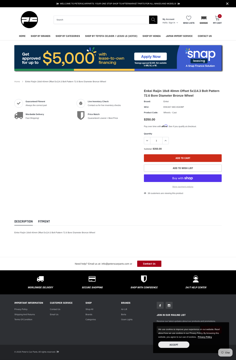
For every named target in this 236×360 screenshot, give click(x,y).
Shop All (89, 309)
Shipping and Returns (24, 314)
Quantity (148, 133)
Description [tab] (23, 221)
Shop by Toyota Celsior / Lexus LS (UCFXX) (111, 36)
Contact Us (205, 36)
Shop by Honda (152, 36)
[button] (204, 19)
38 (149, 193)
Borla (123, 314)
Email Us (54, 314)
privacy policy (205, 337)
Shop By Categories (68, 36)
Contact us (55, 309)
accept (173, 345)
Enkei (166, 101)
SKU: (146, 107)
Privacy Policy (20, 309)
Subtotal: (148, 149)
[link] (160, 305)
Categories (91, 319)
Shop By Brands (40, 36)
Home (22, 36)
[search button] (153, 20)
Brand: (147, 101)
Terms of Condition (23, 319)
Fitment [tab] (44, 221)
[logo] (29, 20)
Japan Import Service (179, 36)
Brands (89, 314)
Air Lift (124, 309)
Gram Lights (127, 319)
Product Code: (151, 112)
